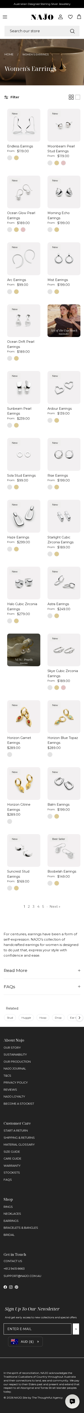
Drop (58, 1017)
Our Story (12, 1047)
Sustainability (15, 1054)
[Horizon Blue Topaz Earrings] (64, 716)
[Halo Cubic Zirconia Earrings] (23, 583)
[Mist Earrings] (64, 258)
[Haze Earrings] (23, 516)
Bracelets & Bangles (21, 1227)
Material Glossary (19, 1144)
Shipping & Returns (19, 1137)
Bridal (9, 1234)
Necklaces (12, 1213)
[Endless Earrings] (23, 125)
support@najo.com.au (22, 1276)
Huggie (26, 1017)
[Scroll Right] (79, 1017)
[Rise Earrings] (64, 454)
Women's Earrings (35, 54)
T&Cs (7, 1075)
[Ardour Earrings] (64, 387)
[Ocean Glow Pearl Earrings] (23, 192)
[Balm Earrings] (64, 783)
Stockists (12, 1172)
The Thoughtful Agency (47, 1397)
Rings (8, 1206)
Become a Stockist (19, 1103)
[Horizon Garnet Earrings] (23, 716)
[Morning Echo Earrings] (64, 192)
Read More (15, 970)
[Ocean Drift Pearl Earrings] (23, 320)
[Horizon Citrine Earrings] (23, 783)
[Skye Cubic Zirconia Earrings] (64, 650)
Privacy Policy (16, 1082)
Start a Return (16, 1130)
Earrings (11, 1220)
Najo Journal (15, 1068)
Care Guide (12, 1158)
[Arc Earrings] (23, 258)
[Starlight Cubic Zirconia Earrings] (64, 516)
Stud (10, 1017)
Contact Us (13, 1261)
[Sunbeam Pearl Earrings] (23, 387)
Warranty (12, 1165)
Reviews (10, 1089)
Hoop (42, 1017)
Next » (55, 906)
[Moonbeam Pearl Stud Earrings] (64, 125)
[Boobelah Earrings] (64, 850)
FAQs (9, 986)
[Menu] (5, 17)
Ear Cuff (75, 1017)
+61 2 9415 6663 (14, 1268)
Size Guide (12, 1151)
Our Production (17, 1061)
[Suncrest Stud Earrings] (23, 850)
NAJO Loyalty (14, 1096)
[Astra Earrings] (64, 583)
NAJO (18, 1397)
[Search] (72, 31)
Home (8, 54)
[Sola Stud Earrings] (23, 454)
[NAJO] (42, 17)
